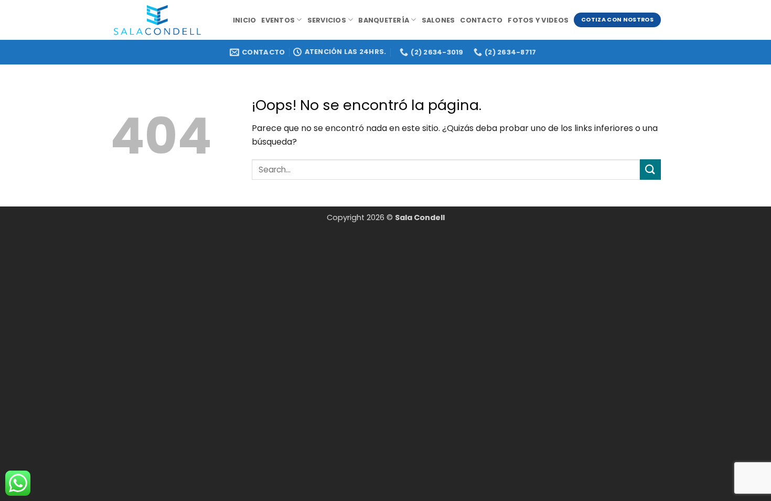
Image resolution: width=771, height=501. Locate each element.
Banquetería (383, 20)
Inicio (244, 20)
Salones (438, 20)
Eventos (278, 20)
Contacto (481, 20)
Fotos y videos (538, 20)
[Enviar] (650, 169)
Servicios (326, 20)
